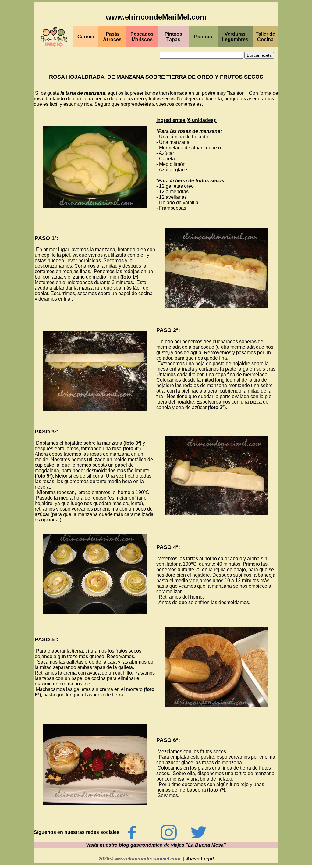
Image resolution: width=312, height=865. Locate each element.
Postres (203, 36)
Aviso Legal (200, 858)
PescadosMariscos (142, 36)
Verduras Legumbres (235, 36)
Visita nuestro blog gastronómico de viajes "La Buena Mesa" (156, 845)
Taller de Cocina (265, 36)
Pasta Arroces (112, 36)
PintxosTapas (173, 36)
